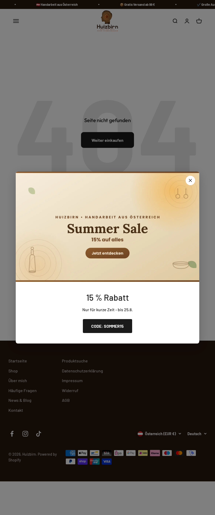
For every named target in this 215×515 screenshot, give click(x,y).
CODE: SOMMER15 (107, 326)
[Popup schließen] (190, 180)
